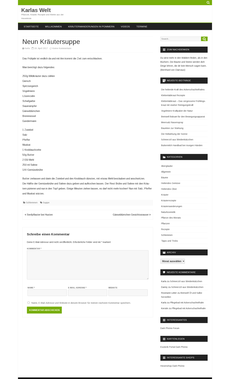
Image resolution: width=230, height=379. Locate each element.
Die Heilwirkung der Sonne (174, 134)
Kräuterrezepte (168, 200)
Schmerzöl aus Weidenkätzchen (177, 139)
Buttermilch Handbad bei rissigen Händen (181, 145)
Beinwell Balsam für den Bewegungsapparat (183, 116)
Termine (141, 26)
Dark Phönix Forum (169, 328)
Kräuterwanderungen (171, 206)
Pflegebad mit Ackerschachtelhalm (187, 302)
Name (31, 288)
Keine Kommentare (62, 48)
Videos (125, 26)
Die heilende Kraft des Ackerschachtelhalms (183, 89)
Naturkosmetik (168, 212)
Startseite (31, 26)
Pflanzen (165, 223)
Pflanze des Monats (171, 217)
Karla (27, 48)
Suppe (46, 202)
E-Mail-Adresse (77, 288)
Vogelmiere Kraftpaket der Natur (177, 111)
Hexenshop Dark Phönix (172, 366)
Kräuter (165, 194)
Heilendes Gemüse (170, 183)
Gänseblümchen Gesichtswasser (131, 214)
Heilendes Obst (169, 189)
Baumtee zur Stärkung (172, 128)
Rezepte (165, 229)
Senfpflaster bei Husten (39, 214)
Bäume (164, 177)
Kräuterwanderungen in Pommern (91, 26)
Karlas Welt (36, 10)
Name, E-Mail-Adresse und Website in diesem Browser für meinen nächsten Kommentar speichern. (81, 303)
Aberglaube (167, 166)
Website (112, 288)
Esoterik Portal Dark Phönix (174, 347)
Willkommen (53, 26)
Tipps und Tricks (169, 241)
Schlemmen (32, 202)
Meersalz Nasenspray (172, 122)
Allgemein (166, 172)
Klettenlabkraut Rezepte (173, 95)
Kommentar (34, 249)
